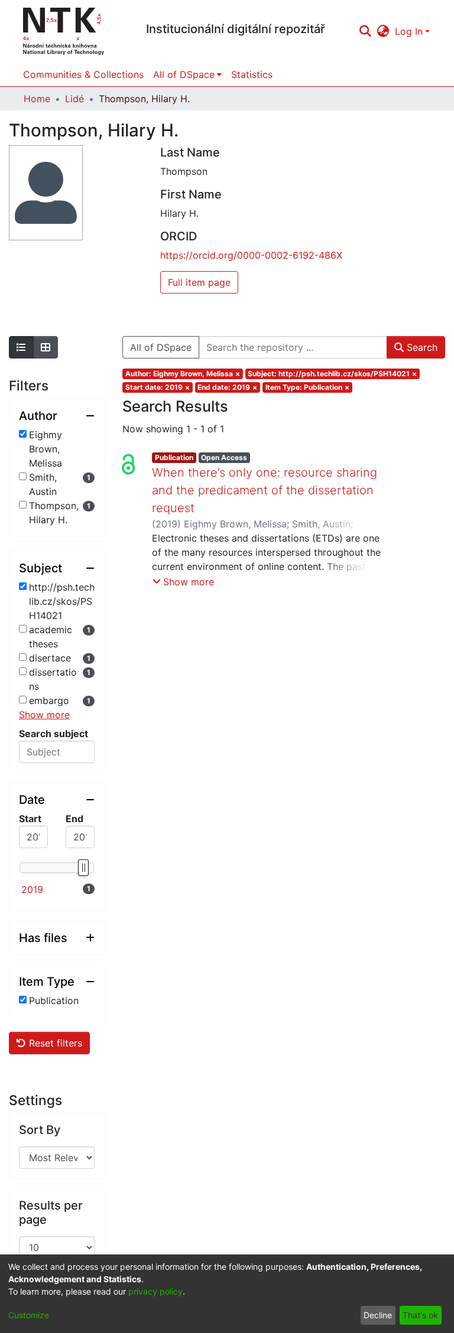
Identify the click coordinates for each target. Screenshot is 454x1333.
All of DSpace (161, 347)
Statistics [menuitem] (252, 74)
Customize (28, 1315)
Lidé (74, 99)
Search (420, 347)
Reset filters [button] (54, 1043)
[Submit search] (365, 31)
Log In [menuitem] (409, 31)
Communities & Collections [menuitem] (83, 74)
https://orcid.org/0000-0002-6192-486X (251, 255)
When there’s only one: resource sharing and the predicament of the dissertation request (264, 490)
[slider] (82, 867)
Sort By (39, 1130)
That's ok (420, 1315)
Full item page (199, 282)
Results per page (51, 1212)
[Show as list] (21, 347)
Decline (378, 1315)
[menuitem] (383, 31)
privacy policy (155, 1291)
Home (37, 99)
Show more (44, 715)
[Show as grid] (45, 347)
